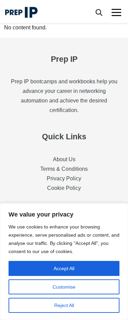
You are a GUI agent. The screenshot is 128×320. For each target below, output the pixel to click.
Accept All (64, 268)
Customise (64, 287)
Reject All (64, 305)
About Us (64, 159)
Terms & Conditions (64, 169)
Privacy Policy (64, 178)
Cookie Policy (64, 188)
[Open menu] (117, 12)
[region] (64, 261)
